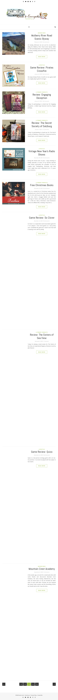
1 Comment (46, 341)
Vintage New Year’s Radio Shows (42, 153)
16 (37, 684)
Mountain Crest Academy (42, 569)
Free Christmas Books (41, 185)
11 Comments (46, 129)
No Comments (46, 42)
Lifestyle (42, 65)
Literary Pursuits (42, 92)
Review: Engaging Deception (42, 96)
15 (33, 684)
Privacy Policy (34, 695)
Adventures (42, 33)
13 (25, 684)
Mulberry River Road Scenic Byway (41, 37)
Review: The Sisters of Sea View (42, 336)
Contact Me (39, 695)
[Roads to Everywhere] (29, 14)
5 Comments (46, 572)
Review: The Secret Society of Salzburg (42, 124)
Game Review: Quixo (41, 452)
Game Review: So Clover (41, 217)
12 (21, 684)
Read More (41, 56)
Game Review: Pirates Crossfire (41, 69)
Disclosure (27, 695)
